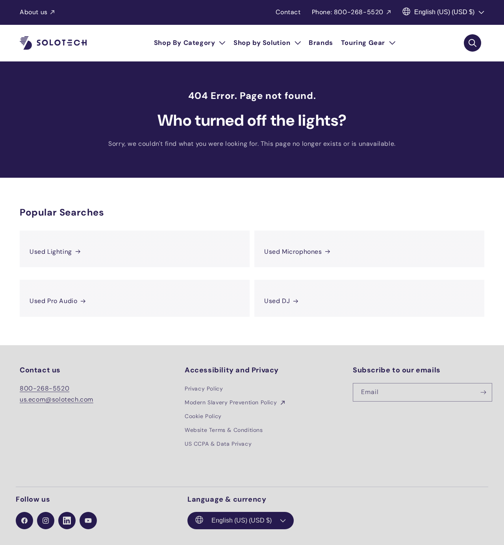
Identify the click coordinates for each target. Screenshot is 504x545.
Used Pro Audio (53, 301)
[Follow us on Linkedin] (67, 520)
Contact (288, 12)
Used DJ (277, 301)
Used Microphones (293, 251)
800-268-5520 (44, 388)
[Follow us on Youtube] (88, 520)
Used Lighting (51, 251)
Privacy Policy (204, 388)
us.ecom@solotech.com (56, 399)
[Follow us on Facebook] (24, 520)
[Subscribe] (483, 392)
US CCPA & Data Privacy (218, 443)
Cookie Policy (203, 416)
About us (34, 12)
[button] (190, 43)
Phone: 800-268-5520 (348, 12)
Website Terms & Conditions (224, 429)
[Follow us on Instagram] (45, 520)
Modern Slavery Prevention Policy (232, 402)
